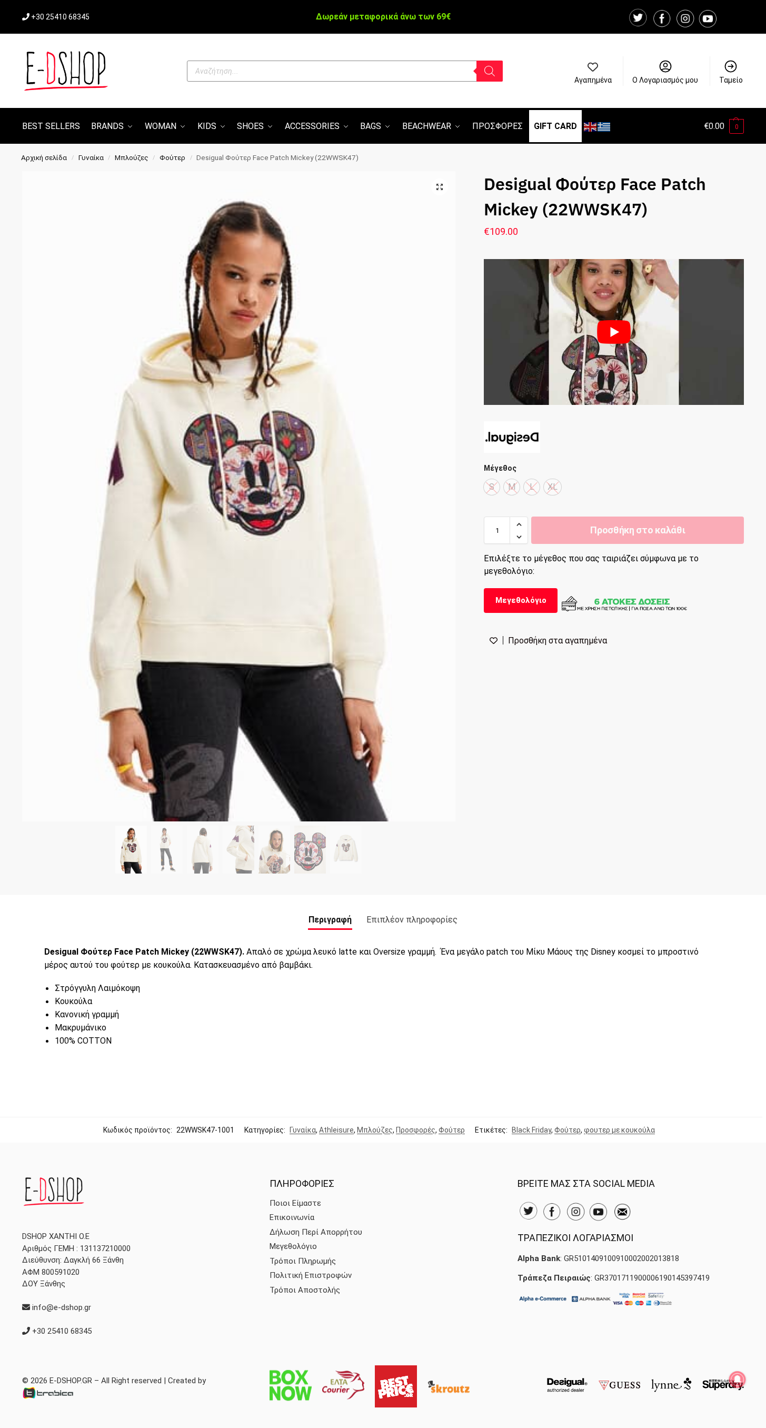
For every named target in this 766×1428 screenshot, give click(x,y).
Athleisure (336, 1130)
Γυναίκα (91, 157)
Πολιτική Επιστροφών (311, 1275)
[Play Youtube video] (614, 332)
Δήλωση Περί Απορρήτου (316, 1232)
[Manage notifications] (737, 1379)
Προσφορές (415, 1130)
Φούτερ (172, 157)
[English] (591, 126)
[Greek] (604, 126)
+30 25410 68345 (60, 17)
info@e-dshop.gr (61, 1307)
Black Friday (531, 1130)
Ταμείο (731, 80)
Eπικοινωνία (292, 1217)
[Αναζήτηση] (489, 71)
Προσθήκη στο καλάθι (637, 530)
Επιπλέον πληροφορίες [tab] (411, 920)
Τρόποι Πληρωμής (303, 1261)
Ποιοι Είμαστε (295, 1203)
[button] (724, 126)
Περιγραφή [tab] (330, 920)
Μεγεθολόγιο (520, 600)
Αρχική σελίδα (44, 157)
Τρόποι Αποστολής (305, 1290)
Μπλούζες (131, 157)
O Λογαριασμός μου (665, 80)
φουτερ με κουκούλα (619, 1130)
